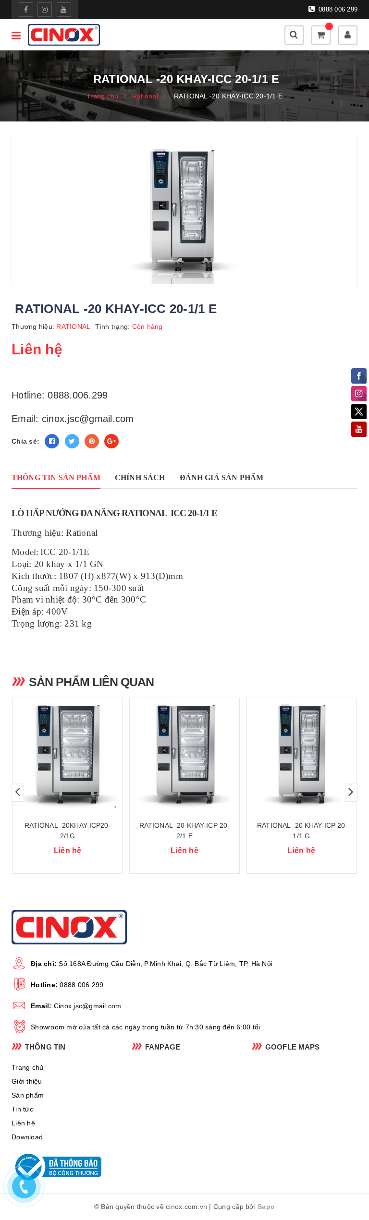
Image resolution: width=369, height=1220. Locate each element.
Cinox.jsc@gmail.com (88, 1006)
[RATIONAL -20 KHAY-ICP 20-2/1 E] (184, 753)
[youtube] (64, 9)
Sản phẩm (28, 1095)
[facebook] (26, 9)
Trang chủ (27, 1067)
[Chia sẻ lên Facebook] (52, 441)
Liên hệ (23, 1123)
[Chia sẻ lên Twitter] (72, 441)
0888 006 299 (337, 9)
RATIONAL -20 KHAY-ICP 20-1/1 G (301, 830)
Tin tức (22, 1109)
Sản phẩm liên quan (91, 682)
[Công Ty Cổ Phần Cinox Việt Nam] (64, 35)
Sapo (266, 1206)
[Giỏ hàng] (321, 35)
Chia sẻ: (25, 441)
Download (27, 1137)
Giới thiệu (27, 1081)
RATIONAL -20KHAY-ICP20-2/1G (68, 830)
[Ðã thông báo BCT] (64, 1167)
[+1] (111, 441)
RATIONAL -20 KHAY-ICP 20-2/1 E (184, 830)
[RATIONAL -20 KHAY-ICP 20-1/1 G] (301, 753)
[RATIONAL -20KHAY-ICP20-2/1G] (67, 753)
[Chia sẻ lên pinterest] (92, 441)
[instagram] (44, 9)
